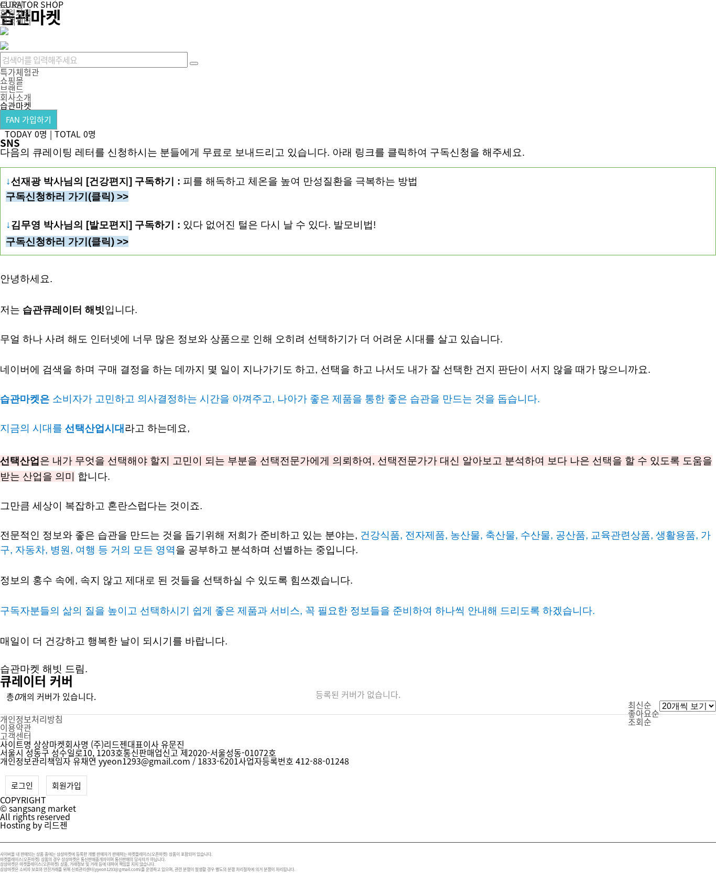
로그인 (22, 785)
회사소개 (15, 97)
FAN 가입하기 (28, 119)
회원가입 (15, 12)
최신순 (640, 704)
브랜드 (12, 88)
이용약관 (15, 727)
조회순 (640, 721)
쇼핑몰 (12, 80)
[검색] (194, 63)
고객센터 (15, 21)
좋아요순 (643, 713)
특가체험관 (19, 72)
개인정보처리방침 (31, 719)
